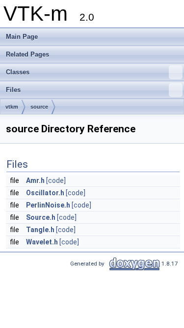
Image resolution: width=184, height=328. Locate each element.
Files (13, 89)
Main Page (22, 36)
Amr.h (35, 180)
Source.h (40, 217)
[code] (56, 180)
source (39, 107)
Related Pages (27, 54)
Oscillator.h (45, 193)
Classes (17, 72)
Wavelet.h (42, 242)
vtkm (11, 107)
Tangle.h (40, 230)
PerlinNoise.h (48, 205)
